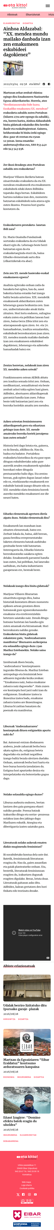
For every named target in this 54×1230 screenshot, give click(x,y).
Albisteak (12, 14)
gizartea (28, 23)
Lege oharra (26, 1185)
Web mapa (26, 1182)
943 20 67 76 (20, 1171)
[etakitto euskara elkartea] (15, 5)
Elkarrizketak (33, 14)
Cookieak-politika (27, 1188)
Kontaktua (27, 1174)
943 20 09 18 (33, 1171)
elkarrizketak (11, 23)
